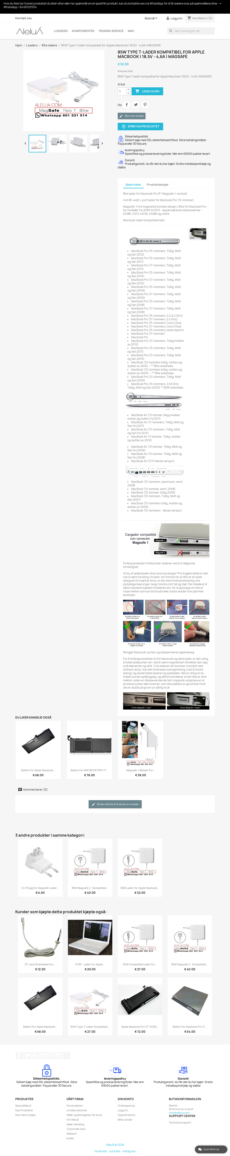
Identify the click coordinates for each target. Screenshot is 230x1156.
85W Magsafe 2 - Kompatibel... (90, 888)
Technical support (180, 1122)
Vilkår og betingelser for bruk (84, 1115)
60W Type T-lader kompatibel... (90, 1026)
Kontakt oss (23, 18)
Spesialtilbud (23, 1105)
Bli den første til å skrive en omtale (117, 804)
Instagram (58, 1055)
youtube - (115, 1151)
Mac (131, 31)
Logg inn (123, 1110)
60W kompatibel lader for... (140, 964)
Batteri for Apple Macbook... (38, 770)
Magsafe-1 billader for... (140, 770)
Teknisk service (111, 31)
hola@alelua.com (179, 1112)
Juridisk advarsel (76, 1110)
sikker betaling (75, 1124)
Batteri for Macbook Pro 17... (190, 1026)
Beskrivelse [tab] (133, 185)
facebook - (101, 1151)
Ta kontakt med (75, 1129)
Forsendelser (74, 1105)
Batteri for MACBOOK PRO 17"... (89, 770)
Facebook (19, 1055)
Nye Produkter (24, 1110)
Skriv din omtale (134, 116)
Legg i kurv (147, 91)
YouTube (43, 1055)
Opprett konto (126, 1115)
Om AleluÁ (72, 1119)
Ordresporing (126, 1105)
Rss (35, 1055)
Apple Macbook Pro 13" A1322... (140, 1026)
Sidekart (71, 1133)
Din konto (126, 1099)
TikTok (66, 1055)
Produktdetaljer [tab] (158, 185)
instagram (129, 1151)
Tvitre (135, 104)
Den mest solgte (25, 1115)
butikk (70, 1138)
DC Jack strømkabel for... (40, 964)
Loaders (61, 31)
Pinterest (145, 104)
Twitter (27, 1055)
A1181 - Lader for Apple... (90, 964)
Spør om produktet (140, 126)
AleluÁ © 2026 (115, 1145)
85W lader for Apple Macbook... (140, 888)
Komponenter (83, 31)
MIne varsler (125, 1119)
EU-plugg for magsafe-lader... (40, 888)
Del (126, 104)
